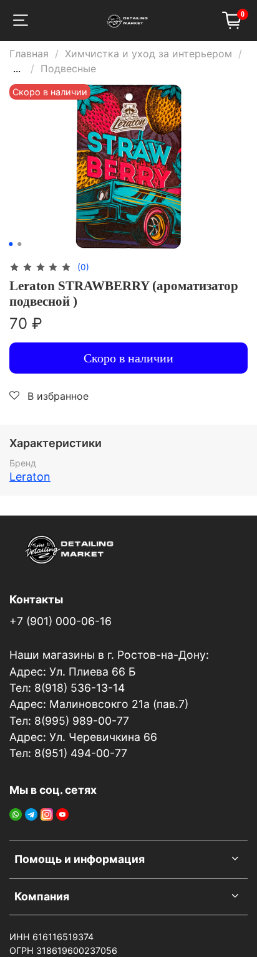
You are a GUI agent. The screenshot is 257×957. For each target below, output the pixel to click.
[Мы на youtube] (62, 813)
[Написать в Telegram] (31, 813)
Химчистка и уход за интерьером (148, 53)
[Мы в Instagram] (47, 813)
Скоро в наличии (128, 358)
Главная (29, 53)
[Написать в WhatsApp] (15, 813)
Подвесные (68, 68)
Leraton (30, 476)
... (17, 68)
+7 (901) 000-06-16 (60, 621)
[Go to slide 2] (19, 244)
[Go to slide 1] (10, 244)
